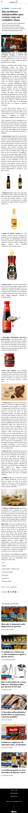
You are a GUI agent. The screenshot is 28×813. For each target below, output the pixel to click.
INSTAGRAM (14, 793)
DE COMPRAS (5, 8)
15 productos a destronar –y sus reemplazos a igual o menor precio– (13, 654)
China (7, 587)
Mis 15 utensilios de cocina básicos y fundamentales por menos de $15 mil (13, 684)
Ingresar (14, 796)
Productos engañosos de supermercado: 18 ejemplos (13, 743)
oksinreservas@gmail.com (14, 801)
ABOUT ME (14, 790)
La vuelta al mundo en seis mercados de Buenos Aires (13, 771)
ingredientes (13, 587)
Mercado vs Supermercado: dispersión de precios (13, 625)
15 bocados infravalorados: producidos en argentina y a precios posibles (13, 714)
